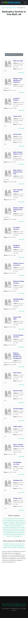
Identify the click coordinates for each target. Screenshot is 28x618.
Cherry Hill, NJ (20, 532)
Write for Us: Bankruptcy (14, 605)
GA (11, 525)
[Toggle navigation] (25, 2)
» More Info (21, 72)
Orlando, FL (7, 525)
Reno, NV (5, 534)
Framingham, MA (15, 529)
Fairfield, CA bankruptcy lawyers (16, 522)
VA (13, 536)
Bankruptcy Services (11, 7)
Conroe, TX (9, 536)
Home (3, 7)
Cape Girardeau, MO (18, 531)
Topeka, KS (7, 529)
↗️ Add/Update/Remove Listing (14, 54)
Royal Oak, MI (9, 531)
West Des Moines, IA (18, 525)
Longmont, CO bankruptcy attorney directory (13, 523)
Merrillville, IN (6, 527)
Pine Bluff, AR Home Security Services (12, 544)
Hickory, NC (13, 532)
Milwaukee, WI (18, 536)
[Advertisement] (14, 34)
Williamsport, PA (20, 534)
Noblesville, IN (14, 527)
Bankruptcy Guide (10, 604)
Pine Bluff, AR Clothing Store (18, 547)
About (23, 605)
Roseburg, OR (12, 534)
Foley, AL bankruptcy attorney (11, 518)
